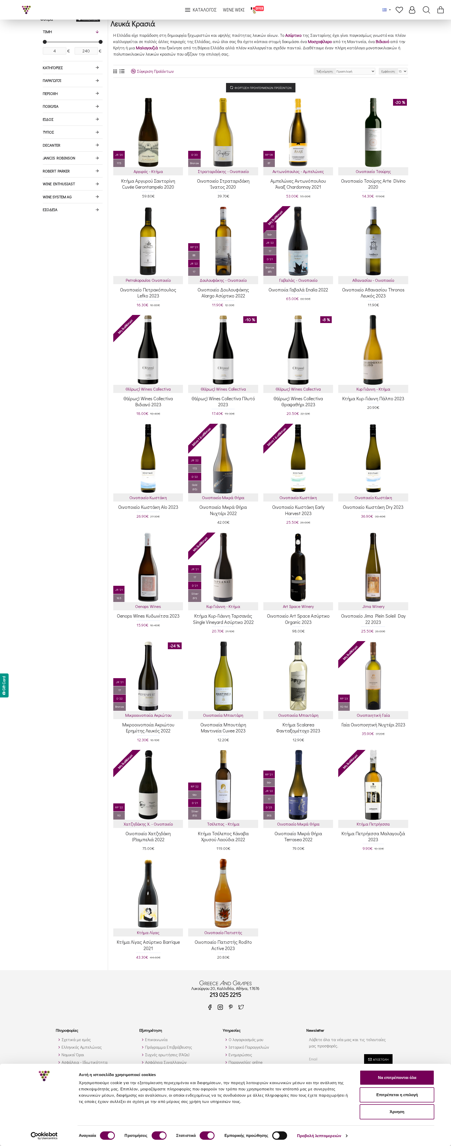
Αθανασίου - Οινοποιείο (373, 280)
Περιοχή (50, 93)
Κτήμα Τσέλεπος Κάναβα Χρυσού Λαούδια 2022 (223, 837)
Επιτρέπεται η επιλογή (397, 1095)
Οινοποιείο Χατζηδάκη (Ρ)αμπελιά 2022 (148, 837)
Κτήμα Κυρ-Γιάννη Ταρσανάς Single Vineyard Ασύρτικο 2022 (223, 619)
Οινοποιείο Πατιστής (223, 932)
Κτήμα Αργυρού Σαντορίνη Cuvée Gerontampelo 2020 (148, 184)
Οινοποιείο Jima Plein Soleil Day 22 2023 (373, 619)
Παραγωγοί (52, 80)
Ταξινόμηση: (324, 71)
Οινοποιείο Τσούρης (373, 171)
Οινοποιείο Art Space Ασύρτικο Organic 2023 (298, 619)
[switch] (159, 1135)
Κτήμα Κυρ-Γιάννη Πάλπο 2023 (373, 399)
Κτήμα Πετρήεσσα (373, 824)
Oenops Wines (148, 606)
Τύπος (48, 132)
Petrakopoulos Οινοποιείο (148, 280)
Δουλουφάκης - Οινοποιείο (223, 280)
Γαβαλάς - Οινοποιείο (298, 280)
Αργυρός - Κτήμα (148, 171)
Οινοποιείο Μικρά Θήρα (223, 497)
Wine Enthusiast (59, 183)
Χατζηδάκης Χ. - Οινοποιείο (148, 824)
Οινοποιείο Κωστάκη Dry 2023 (373, 507)
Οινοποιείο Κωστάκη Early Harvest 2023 (298, 510)
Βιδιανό (382, 41)
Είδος (48, 119)
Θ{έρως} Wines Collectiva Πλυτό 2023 (223, 402)
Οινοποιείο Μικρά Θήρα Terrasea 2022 (298, 837)
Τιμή (47, 31)
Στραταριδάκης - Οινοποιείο (223, 171)
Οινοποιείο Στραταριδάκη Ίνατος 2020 (223, 184)
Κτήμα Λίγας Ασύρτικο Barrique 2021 (148, 945)
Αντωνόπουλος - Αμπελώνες (298, 171)
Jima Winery (373, 606)
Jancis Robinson (59, 157)
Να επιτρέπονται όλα (397, 1077)
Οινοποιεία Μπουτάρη (223, 715)
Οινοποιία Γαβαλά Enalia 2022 (298, 290)
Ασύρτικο (293, 35)
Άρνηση (397, 1111)
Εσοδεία (50, 209)
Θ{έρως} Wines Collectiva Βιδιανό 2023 (148, 402)
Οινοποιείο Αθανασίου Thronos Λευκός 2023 (373, 293)
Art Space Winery (298, 606)
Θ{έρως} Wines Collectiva (148, 389)
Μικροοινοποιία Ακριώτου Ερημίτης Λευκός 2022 (148, 728)
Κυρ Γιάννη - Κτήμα (373, 389)
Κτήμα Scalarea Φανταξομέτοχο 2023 (298, 728)
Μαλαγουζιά (147, 47)
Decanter (51, 145)
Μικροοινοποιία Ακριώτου (148, 715)
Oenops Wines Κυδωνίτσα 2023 (148, 616)
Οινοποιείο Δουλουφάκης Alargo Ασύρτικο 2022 (223, 293)
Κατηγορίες (53, 67)
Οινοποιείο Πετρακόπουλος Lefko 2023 (148, 293)
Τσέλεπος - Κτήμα (223, 824)
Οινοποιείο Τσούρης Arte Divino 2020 (373, 184)
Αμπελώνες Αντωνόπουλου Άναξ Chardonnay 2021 (298, 184)
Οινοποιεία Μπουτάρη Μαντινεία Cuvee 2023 (223, 728)
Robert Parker (56, 171)
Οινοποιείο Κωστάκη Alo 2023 (148, 507)
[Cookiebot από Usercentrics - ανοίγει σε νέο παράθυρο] (44, 1136)
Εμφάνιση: (388, 71)
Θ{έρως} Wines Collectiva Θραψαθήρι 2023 (298, 402)
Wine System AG (57, 196)
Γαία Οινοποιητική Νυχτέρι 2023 (373, 725)
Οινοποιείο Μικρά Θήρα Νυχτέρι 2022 (223, 510)
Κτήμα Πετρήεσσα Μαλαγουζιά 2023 (373, 837)
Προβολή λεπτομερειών (319, 1135)
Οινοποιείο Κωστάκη (148, 497)
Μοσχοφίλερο (320, 41)
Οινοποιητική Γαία (373, 715)
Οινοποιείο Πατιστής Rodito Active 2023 (223, 945)
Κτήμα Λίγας (148, 932)
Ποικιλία (50, 106)
